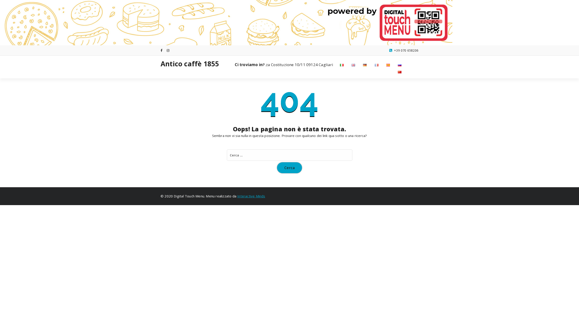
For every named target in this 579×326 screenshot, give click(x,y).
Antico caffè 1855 (190, 64)
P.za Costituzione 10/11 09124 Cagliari (284, 64)
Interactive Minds (251, 196)
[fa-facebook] (161, 50)
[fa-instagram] (168, 50)
